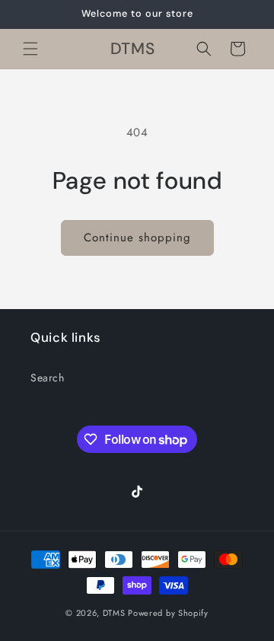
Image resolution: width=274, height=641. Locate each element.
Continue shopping (137, 237)
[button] (30, 48)
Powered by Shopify (168, 613)
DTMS (114, 613)
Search (47, 377)
